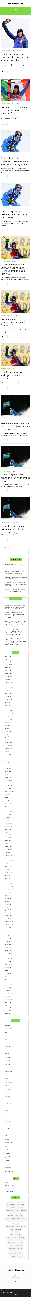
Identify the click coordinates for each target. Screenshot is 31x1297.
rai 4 (18, 1242)
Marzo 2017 (8, 982)
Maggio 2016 (8, 1011)
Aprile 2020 (8, 875)
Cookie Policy (9, 1292)
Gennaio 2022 (8, 814)
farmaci (13, 1218)
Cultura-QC (8, 1057)
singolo (19, 1251)
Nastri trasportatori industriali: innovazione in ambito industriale (14, 613)
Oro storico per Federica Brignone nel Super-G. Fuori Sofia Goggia (14, 214)
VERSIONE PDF (9, 1171)
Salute (6, 1110)
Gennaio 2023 (8, 780)
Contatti (15, 1275)
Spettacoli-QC (8, 1139)
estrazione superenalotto (15, 1215)
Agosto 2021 (8, 829)
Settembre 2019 (9, 895)
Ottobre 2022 (8, 789)
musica (11, 1229)
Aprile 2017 (8, 979)
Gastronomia (8, 1082)
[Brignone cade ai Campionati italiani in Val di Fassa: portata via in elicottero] (15, 406)
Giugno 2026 (8, 662)
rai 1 (23, 1240)
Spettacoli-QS (8, 1146)
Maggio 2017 (8, 976)
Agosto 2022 (8, 794)
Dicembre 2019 (9, 887)
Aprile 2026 (8, 667)
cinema (23, 1204)
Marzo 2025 (8, 705)
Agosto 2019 (8, 898)
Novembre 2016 (9, 993)
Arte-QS (7, 1036)
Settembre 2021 (9, 826)
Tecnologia (8, 1164)
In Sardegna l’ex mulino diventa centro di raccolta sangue (15, 624)
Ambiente (7, 1025)
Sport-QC (7, 1153)
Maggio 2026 (8, 665)
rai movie (12, 1245)
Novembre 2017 (9, 959)
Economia (7, 1068)
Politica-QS (8, 1096)
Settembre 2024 (9, 722)
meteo (22, 1221)
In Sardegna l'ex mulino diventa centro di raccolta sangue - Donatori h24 (15, 621)
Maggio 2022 (8, 803)
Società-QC (8, 1132)
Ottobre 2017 (8, 962)
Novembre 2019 (9, 889)
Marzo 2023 (8, 774)
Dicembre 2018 (9, 921)
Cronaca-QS (8, 1050)
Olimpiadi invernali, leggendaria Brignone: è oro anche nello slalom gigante (14, 161)
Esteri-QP (7, 1078)
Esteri (6, 1075)
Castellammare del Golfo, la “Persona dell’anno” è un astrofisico (15, 604)
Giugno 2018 (8, 938)
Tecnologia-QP (9, 1167)
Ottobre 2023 (8, 754)
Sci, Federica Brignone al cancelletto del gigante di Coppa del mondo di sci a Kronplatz (13, 269)
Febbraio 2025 (8, 708)
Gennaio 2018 (8, 953)
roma (22, 1248)
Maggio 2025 (8, 699)
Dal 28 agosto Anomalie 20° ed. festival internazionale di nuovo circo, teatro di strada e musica (15, 584)
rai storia (19, 1245)
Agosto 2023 (8, 760)
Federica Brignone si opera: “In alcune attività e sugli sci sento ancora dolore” (14, 57)
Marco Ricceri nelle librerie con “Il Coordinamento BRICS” (15, 633)
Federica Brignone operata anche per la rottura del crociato (13, 375)
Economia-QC (8, 1071)
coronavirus (9, 1210)
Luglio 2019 (8, 901)
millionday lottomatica (12, 1226)
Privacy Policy (15, 1277)
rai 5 (22, 1242)
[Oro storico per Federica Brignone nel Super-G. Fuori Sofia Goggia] (15, 194)
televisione (13, 1256)
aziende (10, 1202)
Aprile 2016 (8, 1013)
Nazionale (4, 50)
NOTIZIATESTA (15, 1232)
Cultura (7, 1053)
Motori (7, 1085)
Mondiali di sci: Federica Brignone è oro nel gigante (14, 527)
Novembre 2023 (9, 751)
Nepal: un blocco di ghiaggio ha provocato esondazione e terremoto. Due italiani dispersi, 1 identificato (15, 571)
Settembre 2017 (9, 964)
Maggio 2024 (8, 734)
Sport (8, 50)
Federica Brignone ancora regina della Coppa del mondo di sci (15, 477)
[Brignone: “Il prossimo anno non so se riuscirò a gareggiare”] (15, 90)
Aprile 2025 (8, 702)
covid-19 (17, 1210)
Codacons (13, 1207)
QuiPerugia (8, 1103)
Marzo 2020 (8, 878)
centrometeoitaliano (13, 1204)
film (18, 1218)
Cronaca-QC (8, 1043)
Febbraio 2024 (8, 742)
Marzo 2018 (8, 947)
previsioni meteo (11, 1237)
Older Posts (6, 547)
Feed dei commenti (10, 1188)
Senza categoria (9, 1125)
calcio (15, 1202)
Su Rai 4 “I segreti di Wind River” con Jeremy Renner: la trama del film (15, 643)
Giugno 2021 (8, 835)
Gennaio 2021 (8, 849)
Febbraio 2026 (8, 673)
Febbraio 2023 (8, 777)
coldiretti (21, 1207)
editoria (23, 1210)
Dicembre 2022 (9, 783)
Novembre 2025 (9, 682)
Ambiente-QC (8, 1028)
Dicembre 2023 (9, 748)
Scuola (6, 1117)
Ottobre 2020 (8, 858)
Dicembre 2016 (9, 990)
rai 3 (13, 1242)
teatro (21, 1253)
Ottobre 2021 (8, 823)
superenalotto (13, 1253)
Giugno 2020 (8, 869)
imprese (24, 1218)
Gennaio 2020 (8, 884)
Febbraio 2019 (8, 915)
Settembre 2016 (9, 999)
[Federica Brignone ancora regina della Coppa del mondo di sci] (15, 457)
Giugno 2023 (8, 765)
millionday (16, 1223)
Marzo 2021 (8, 843)
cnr (8, 1207)
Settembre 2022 (9, 791)
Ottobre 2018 (8, 927)
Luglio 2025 (8, 693)
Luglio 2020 (8, 866)
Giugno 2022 (8, 800)
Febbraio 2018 (8, 950)
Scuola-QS (7, 1121)
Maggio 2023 (8, 768)
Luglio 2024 (8, 728)
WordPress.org (9, 1191)
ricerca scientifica (13, 1248)
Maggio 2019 (8, 907)
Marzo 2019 (8, 913)
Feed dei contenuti (10, 1185)
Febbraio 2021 (8, 846)
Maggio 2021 (8, 838)
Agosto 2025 (8, 690)
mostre (23, 1226)
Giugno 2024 (8, 731)
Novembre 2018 (9, 924)
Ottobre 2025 (8, 685)
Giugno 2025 (8, 696)
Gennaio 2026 (8, 676)
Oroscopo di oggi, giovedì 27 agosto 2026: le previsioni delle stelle (15, 590)
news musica (18, 1229)
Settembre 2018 (9, 930)
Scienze (7, 1114)
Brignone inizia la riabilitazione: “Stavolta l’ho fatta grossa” (14, 322)
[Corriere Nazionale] (15, 3)
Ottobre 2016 (8, 996)
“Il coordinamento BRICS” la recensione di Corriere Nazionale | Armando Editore (15, 631)
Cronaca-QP (8, 1046)
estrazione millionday (16, 1213)
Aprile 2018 (8, 944)
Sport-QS (7, 1160)
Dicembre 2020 (9, 852)
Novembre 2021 (9, 820)
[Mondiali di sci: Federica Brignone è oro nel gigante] (15, 508)
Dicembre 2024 (9, 714)
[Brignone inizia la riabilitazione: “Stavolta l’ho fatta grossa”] (15, 301)
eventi (7, 1218)
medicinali (15, 1221)
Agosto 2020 (8, 863)
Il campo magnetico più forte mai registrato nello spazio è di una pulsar (15, 607)
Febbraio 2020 (8, 881)
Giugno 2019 (8, 904)
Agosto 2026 (8, 656)
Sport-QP (7, 1157)
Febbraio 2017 (8, 985)
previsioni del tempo (15, 1234)
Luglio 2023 (8, 763)
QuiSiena (7, 1107)
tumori (20, 1256)
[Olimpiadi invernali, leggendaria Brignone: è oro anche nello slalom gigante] (15, 141)
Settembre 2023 (9, 757)
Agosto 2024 (8, 725)
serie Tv (12, 1251)
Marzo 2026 (8, 670)
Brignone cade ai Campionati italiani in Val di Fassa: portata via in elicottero (15, 426)
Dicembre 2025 (9, 679)
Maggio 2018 (8, 941)
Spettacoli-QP (8, 1142)
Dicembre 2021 (9, 817)
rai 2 (9, 1242)
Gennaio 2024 (8, 745)
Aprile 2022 (8, 806)
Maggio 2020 (8, 872)
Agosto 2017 (8, 967)
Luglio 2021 (8, 832)
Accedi (6, 1182)
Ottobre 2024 (8, 719)
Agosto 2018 (8, 933)
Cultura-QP (8, 1060)
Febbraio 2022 (8, 812)
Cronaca (7, 1039)
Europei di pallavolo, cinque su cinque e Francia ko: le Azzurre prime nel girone (15, 565)
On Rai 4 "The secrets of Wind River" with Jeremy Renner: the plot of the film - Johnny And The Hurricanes (16, 640)
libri (9, 1221)
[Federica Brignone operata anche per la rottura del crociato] (15, 354)
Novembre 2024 (9, 716)
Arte (6, 1032)
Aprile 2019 (8, 910)
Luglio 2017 (8, 970)
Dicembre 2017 (9, 956)
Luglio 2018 (8, 936)
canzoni (21, 1202)
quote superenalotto (14, 1240)
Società (7, 1128)
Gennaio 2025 (8, 711)
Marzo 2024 (8, 740)
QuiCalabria (8, 1100)
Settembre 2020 (9, 861)
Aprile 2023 (8, 771)
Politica (7, 1093)
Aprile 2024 (8, 737)
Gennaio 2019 (8, 918)
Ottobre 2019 (8, 892)
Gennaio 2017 (8, 987)
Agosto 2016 (8, 1002)
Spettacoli (10, 315)
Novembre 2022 (9, 786)
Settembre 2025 (9, 688)
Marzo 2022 (8, 809)
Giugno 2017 (8, 973)
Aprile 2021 (8, 840)
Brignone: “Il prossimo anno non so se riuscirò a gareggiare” (14, 110)
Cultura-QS (8, 1064)
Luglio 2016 (8, 1005)
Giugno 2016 (8, 1008)
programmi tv (21, 1237)
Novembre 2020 (9, 855)
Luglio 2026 (8, 659)
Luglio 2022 (8, 797)
